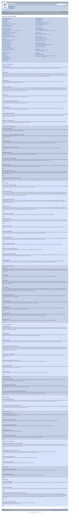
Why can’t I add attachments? (6, 46)
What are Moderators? (39, 20)
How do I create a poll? (5, 42)
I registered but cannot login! (6, 22)
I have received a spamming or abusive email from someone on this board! (46, 30)
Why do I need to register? (6, 19)
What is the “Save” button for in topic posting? (8, 48)
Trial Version (11, 8)
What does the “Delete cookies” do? (7, 26)
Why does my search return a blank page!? (42, 39)
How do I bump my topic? (5, 50)
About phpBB (4, 483)
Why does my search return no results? (41, 38)
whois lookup (4, 494)
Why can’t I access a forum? (6, 45)
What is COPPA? (4, 20)
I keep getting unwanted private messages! (42, 29)
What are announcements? (6, 58)
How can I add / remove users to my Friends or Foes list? (44, 34)
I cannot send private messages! (40, 28)
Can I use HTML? (4, 54)
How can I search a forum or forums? (41, 37)
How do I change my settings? (6, 29)
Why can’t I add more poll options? (7, 43)
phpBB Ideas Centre (44, 488)
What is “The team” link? (39, 25)
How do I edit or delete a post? (6, 40)
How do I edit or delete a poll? (6, 44)
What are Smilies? (4, 55)
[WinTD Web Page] (5, 5)
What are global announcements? (7, 57)
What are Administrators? (39, 19)
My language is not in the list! (6, 33)
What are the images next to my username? (8, 34)
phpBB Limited (28, 482)
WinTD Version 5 (12, 6)
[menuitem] (8, 12)
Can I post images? (5, 56)
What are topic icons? (5, 60)
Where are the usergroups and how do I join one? (42, 22)
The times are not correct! (5, 31)
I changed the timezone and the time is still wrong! (9, 32)
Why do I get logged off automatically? (7, 25)
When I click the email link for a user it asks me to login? (10, 36)
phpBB (33, 154)
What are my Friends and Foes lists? (41, 33)
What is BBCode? (4, 53)
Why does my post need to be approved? (8, 49)
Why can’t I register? (5, 21)
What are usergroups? (39, 21)
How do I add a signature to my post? (7, 41)
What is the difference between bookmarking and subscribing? (44, 44)
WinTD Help (11, 7)
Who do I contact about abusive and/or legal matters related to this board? (46, 55)
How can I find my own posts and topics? (41, 41)
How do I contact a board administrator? (41, 56)
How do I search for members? (40, 40)
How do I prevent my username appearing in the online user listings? (11, 30)
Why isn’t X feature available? (40, 54)
